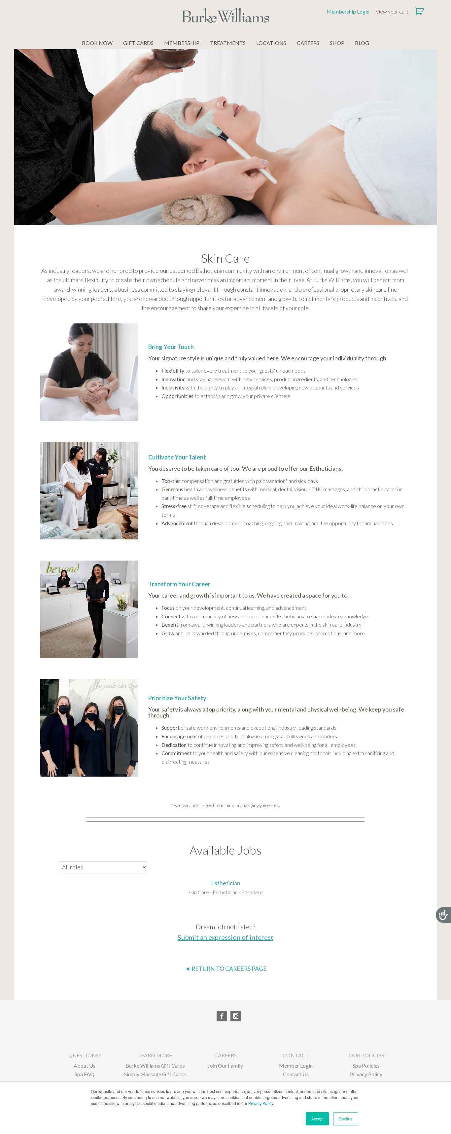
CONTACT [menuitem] (296, 1055)
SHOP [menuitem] (337, 43)
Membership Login (348, 11)
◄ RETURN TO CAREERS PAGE (226, 968)
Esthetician (225, 883)
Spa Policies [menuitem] (366, 1065)
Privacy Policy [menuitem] (366, 1074)
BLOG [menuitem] (362, 43)
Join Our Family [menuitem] (225, 1065)
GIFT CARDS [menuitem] (138, 43)
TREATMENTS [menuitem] (228, 43)
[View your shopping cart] (420, 11)
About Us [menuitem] (84, 1065)
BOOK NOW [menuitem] (97, 43)
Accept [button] (317, 1118)
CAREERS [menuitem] (308, 43)
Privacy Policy (260, 1103)
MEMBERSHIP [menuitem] (181, 43)
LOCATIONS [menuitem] (271, 43)
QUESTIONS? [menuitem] (84, 1055)
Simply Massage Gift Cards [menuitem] (155, 1074)
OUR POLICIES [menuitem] (366, 1055)
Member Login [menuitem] (296, 1065)
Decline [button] (346, 1118)
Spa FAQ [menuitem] (84, 1074)
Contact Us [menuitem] (296, 1074)
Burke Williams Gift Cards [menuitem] (155, 1065)
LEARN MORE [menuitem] (155, 1055)
